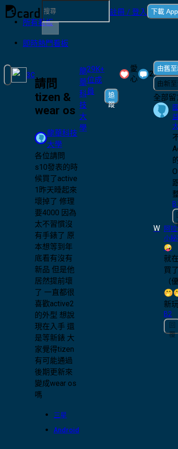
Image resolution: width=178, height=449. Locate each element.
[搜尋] (50, 28)
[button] (128, 11)
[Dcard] (23, 11)
